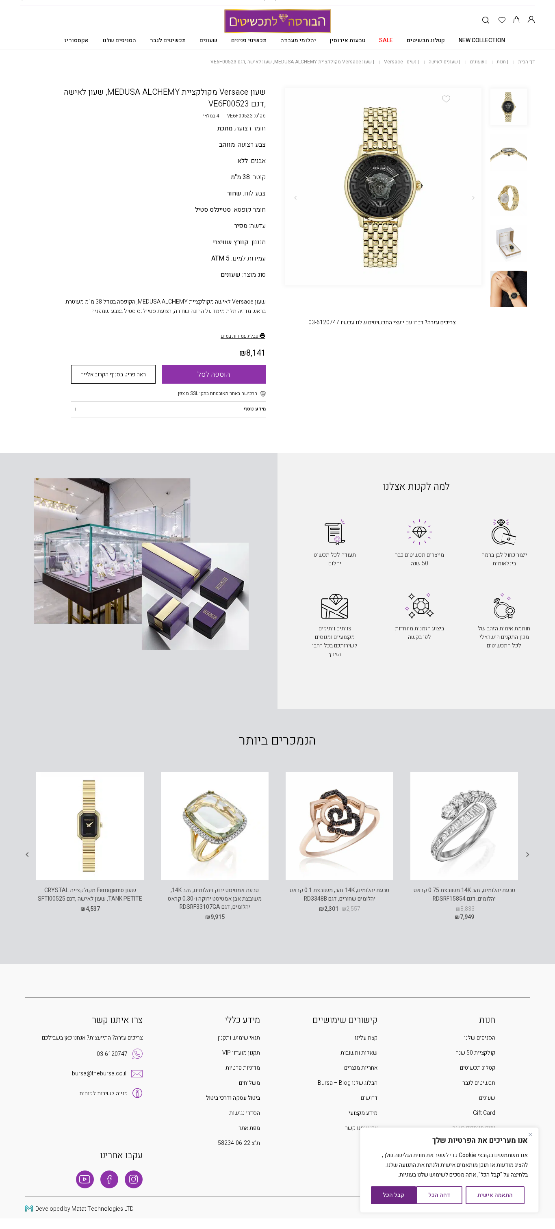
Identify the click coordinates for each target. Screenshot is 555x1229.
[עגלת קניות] (517, 20)
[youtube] (85, 1179)
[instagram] (134, 1179)
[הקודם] (473, 198)
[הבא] (295, 198)
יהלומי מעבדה (298, 40)
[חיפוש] (485, 20)
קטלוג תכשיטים (426, 40)
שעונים (208, 40)
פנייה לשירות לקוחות (103, 1093)
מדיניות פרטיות (242, 1068)
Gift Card (484, 1113)
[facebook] (109, 1179)
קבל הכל (393, 1195)
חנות (501, 61)
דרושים (369, 1098)
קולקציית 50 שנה (475, 1053)
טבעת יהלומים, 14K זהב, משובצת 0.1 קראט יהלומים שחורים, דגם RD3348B (339, 894)
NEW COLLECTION (482, 40)
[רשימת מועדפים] (502, 20)
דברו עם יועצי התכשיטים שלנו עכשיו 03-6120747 (382, 322)
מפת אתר (249, 1128)
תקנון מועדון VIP (241, 1053)
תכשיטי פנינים (249, 40)
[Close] (530, 1134)
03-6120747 (112, 1054)
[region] (449, 1170)
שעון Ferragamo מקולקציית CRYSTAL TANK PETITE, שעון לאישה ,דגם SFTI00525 (90, 894)
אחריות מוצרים (360, 1068)
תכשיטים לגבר (168, 40)
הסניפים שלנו (119, 40)
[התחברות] (531, 20)
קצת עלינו (366, 1038)
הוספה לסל (213, 374)
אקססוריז (76, 40)
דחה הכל (439, 1195)
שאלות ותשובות (358, 1053)
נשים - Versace (400, 61)
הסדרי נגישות (244, 1113)
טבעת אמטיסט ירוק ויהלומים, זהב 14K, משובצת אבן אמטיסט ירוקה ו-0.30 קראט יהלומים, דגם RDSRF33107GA (215, 898)
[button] (446, 99)
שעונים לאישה (443, 61)
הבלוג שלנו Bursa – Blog (347, 1083)
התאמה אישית (495, 1195)
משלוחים (249, 1083)
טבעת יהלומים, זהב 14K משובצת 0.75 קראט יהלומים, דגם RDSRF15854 (464, 894)
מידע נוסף (255, 409)
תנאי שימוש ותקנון (238, 1038)
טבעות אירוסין (347, 40)
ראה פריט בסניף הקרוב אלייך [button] (113, 374)
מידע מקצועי (363, 1113)
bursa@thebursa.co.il (99, 1073)
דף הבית (526, 61)
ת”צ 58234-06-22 (239, 1143)
